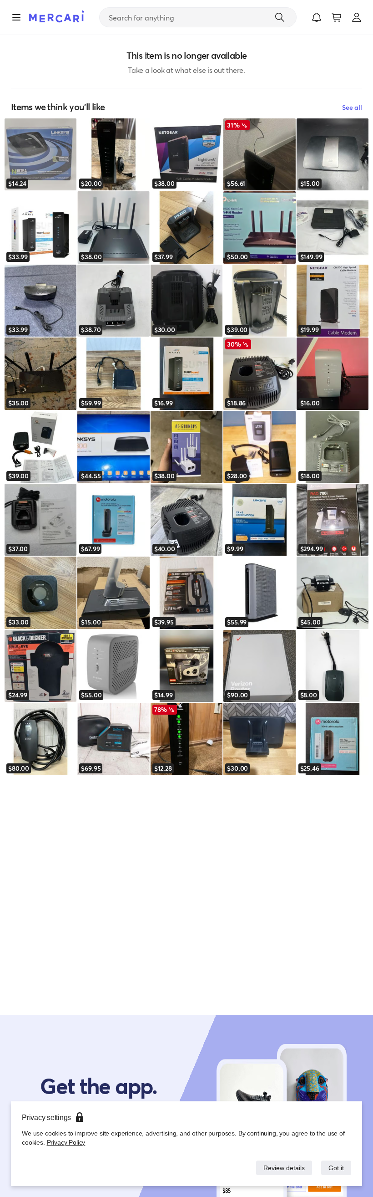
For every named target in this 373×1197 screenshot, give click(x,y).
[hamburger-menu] (16, 17)
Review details (281, 1167)
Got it (335, 1167)
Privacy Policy (65, 1142)
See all (352, 107)
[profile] (357, 17)
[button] (316, 17)
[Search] (280, 17)
